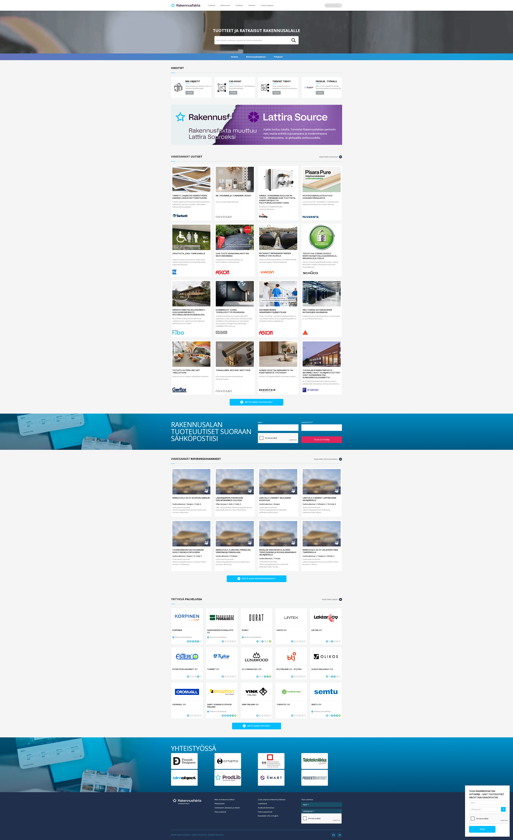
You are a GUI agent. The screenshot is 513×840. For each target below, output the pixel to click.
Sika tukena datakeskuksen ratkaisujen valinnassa (317, 310)
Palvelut (251, 5)
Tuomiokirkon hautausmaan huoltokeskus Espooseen (188, 550)
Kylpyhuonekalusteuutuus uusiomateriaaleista (317, 196)
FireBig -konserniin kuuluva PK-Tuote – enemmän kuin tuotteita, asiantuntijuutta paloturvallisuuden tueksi (277, 199)
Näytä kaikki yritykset (330, 599)
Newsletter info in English (268, 816)
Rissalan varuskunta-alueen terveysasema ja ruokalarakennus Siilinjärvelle (277, 552)
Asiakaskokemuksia (266, 807)
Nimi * (260, 422)
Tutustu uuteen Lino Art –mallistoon (186, 371)
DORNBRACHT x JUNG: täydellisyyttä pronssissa (230, 310)
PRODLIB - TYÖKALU (326, 81)
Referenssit (225, 5)
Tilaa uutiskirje (322, 439)
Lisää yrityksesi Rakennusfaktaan (271, 799)
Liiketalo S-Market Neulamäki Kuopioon (275, 499)
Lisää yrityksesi (267, 5)
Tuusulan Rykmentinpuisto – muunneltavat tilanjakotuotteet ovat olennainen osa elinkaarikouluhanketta (321, 374)
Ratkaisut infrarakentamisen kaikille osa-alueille (275, 254)
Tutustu (189, 93)
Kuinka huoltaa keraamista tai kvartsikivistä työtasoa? (276, 371)
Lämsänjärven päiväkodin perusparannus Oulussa (229, 499)
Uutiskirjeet (262, 803)
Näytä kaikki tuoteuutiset (328, 157)
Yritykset (239, 5)
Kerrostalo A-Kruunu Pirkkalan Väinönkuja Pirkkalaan (233, 550)
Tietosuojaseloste (265, 812)
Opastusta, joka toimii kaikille (188, 253)
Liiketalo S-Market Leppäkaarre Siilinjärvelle (319, 499)
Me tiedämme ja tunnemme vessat (233, 195)
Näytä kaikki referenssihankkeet (326, 459)
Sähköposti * (307, 422)
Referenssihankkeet (256, 57)
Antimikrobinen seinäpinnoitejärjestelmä (272, 310)
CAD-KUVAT (235, 81)
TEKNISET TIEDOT (281, 81)
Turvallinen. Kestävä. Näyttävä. (233, 370)
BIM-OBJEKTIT (192, 81)
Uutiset (234, 57)
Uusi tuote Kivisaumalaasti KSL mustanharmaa (232, 254)
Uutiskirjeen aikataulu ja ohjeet (227, 807)
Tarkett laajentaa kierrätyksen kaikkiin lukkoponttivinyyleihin (189, 196)
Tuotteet (211, 5)
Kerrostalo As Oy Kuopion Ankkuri (191, 497)
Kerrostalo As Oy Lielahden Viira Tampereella (320, 550)
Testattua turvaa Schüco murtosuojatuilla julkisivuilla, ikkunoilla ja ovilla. (320, 256)
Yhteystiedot (219, 803)
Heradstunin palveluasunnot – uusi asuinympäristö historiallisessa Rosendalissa (189, 312)
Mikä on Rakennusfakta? (224, 799)
